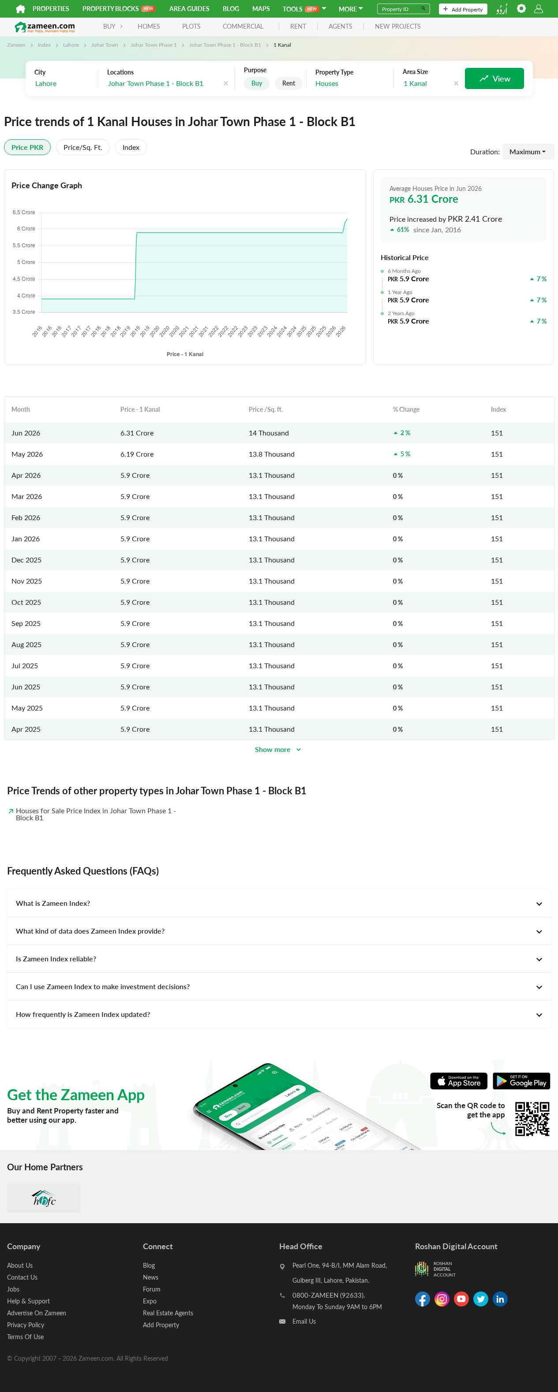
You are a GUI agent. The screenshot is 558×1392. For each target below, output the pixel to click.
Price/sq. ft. (83, 147)
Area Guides (189, 8)
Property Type (334, 72)
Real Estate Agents (168, 1313)
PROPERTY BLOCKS (110, 8)
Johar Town (104, 44)
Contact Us (22, 1277)
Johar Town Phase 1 (154, 44)
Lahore (71, 44)
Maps (261, 8)
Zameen (16, 44)
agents (340, 26)
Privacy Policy (25, 1325)
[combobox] (64, 83)
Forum (152, 1289)
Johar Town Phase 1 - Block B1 (225, 44)
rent (298, 26)
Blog (231, 8)
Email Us (304, 1321)
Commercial (243, 26)
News (150, 1277)
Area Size (415, 72)
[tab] (279, 903)
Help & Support (28, 1301)
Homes (149, 26)
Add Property (467, 9)
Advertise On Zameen (36, 1313)
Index (44, 44)
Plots (191, 26)
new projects (398, 26)
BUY (109, 26)
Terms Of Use (25, 1336)
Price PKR (27, 147)
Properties (51, 8)
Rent (288, 83)
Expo (150, 1301)
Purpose (255, 70)
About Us (20, 1265)
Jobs (13, 1289)
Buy (256, 83)
